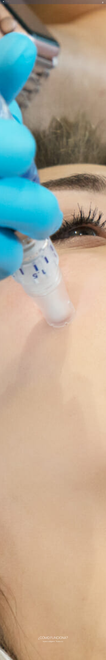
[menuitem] (6, 2)
